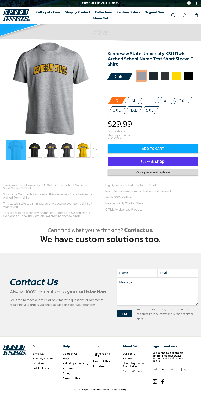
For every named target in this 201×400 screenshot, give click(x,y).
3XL (117, 110)
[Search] (173, 15)
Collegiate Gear (48, 12)
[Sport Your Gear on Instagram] (189, 3)
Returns (68, 368)
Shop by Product (77, 12)
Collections (103, 12)
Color (120, 76)
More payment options (152, 172)
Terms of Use (71, 378)
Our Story (129, 354)
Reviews (128, 358)
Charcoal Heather (165, 76)
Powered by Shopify (115, 389)
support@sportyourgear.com (76, 304)
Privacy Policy (158, 314)
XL (166, 101)
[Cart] (196, 15)
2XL (182, 101)
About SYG (100, 18)
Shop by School (43, 358)
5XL (149, 110)
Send (124, 313)
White (141, 86)
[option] (100, 3)
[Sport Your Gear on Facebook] (196, 3)
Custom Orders (128, 12)
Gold (176, 76)
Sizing (66, 373)
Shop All (38, 354)
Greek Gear (40, 363)
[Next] (96, 150)
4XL (133, 110)
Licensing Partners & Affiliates (135, 364)
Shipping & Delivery (75, 363)
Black (188, 76)
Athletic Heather (141, 76)
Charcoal (153, 76)
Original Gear (155, 12)
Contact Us (70, 354)
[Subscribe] (183, 369)
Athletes (98, 366)
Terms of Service (183, 314)
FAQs (66, 358)
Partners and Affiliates (101, 355)
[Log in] (184, 15)
